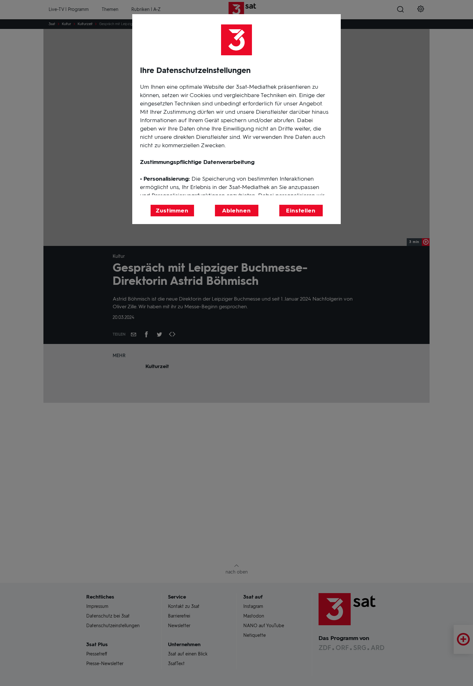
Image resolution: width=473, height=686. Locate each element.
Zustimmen (172, 210)
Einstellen (301, 210)
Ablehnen (236, 210)
